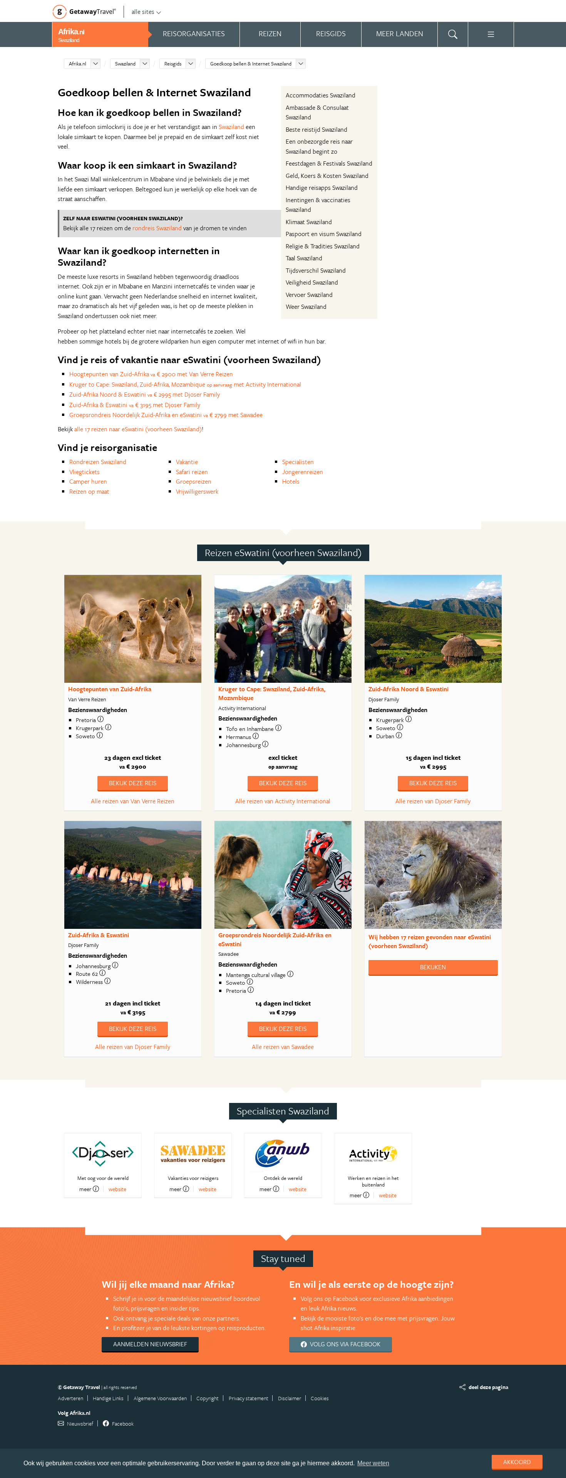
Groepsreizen (193, 481)
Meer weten (373, 1463)
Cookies (320, 1398)
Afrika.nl (77, 63)
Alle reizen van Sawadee (283, 1047)
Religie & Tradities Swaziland (323, 246)
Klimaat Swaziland (309, 221)
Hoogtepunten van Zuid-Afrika (109, 689)
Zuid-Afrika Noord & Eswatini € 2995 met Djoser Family (144, 394)
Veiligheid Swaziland (312, 282)
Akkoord (517, 1461)
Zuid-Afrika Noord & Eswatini (408, 689)
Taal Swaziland (304, 258)
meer (85, 1189)
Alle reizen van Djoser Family (433, 801)
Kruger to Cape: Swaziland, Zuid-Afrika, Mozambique (271, 693)
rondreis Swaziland (157, 228)
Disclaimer (289, 1398)
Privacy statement (248, 1398)
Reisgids (172, 63)
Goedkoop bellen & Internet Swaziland (250, 63)
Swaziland (125, 63)
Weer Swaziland (306, 306)
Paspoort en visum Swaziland (324, 233)
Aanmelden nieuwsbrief (150, 1344)
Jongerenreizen (302, 471)
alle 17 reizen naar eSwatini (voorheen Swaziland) (138, 429)
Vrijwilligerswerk (197, 491)
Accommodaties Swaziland (320, 95)
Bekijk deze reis (132, 783)
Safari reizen (192, 471)
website (117, 1189)
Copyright (207, 1398)
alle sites (143, 11)
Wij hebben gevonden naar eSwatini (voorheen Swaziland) (429, 941)
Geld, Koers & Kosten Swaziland (327, 175)
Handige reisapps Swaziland (322, 187)
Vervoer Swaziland (309, 294)
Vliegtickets (84, 471)
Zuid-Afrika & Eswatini (98, 935)
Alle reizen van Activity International (282, 801)
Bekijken (433, 967)
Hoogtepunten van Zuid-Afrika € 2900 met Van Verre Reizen (151, 374)
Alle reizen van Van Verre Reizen (132, 801)
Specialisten (298, 461)
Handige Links (108, 1398)
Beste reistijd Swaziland (316, 129)
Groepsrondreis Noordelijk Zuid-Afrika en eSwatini (275, 939)
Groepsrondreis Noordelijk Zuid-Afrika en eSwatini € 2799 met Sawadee (166, 414)
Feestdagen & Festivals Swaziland (329, 163)
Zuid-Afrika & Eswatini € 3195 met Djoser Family (134, 404)
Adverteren (70, 1398)
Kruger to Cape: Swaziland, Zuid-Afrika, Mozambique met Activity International (185, 384)
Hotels (291, 481)
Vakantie (187, 461)
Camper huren (88, 481)
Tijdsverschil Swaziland (316, 270)
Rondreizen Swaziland (97, 461)
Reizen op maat (89, 491)
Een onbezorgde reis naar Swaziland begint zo (319, 146)
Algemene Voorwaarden (160, 1398)
